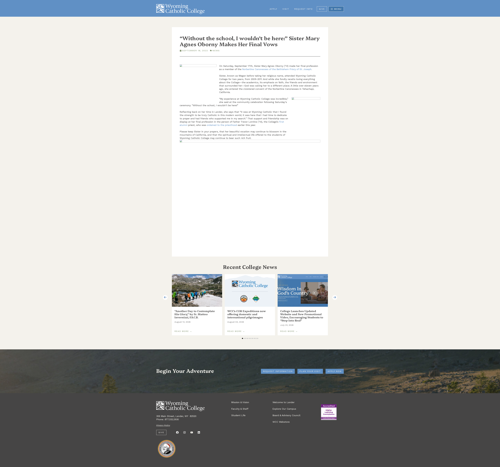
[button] (242, 338)
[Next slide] (334, 297)
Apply (273, 9)
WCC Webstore (281, 422)
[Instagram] (184, 432)
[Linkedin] (199, 432)
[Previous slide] (165, 297)
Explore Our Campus (284, 409)
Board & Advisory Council (286, 415)
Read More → (183, 331)
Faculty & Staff (239, 409)
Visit (285, 9)
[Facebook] (177, 432)
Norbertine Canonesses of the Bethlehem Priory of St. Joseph (276, 69)
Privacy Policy (163, 425)
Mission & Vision (240, 402)
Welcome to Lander (284, 402)
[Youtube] (191, 432)
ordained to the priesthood (222, 125)
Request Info (303, 9)
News (216, 50)
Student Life (238, 415)
